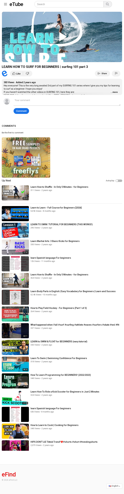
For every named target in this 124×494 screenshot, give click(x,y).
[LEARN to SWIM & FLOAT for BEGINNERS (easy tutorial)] (15, 347)
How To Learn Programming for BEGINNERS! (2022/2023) (61, 375)
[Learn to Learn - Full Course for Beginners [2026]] (15, 213)
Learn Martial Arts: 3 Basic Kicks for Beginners (55, 241)
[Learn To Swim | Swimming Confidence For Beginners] (15, 364)
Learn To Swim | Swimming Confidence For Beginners (59, 358)
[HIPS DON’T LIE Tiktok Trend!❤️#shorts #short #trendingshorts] (15, 447)
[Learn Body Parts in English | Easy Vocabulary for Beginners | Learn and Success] (15, 297)
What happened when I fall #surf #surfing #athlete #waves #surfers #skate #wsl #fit (75, 324)
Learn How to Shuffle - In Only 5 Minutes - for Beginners (59, 187)
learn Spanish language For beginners (51, 258)
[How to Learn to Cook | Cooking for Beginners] (15, 431)
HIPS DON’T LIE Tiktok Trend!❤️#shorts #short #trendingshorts (64, 442)
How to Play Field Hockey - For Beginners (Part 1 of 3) (59, 308)
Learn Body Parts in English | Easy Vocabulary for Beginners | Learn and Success (73, 291)
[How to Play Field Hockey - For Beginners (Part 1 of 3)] (15, 314)
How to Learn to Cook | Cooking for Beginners (54, 425)
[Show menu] (5, 3)
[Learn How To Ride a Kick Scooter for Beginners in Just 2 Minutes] (15, 397)
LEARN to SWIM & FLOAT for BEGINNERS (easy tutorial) (59, 341)
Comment (21, 111)
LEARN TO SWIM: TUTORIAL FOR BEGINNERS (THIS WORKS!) (62, 224)
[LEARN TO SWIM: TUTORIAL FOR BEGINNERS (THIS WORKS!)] (15, 230)
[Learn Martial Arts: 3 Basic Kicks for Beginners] (15, 247)
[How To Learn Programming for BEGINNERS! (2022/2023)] (15, 380)
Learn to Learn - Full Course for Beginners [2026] (56, 207)
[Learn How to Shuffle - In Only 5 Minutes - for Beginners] (15, 192)
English (115, 486)
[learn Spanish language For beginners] (15, 263)
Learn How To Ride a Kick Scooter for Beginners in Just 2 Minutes (65, 391)
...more (114, 92)
